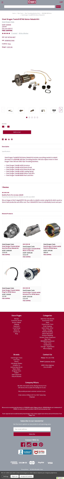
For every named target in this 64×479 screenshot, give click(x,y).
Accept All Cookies (26, 476)
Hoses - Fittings (47, 330)
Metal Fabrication (47, 333)
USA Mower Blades (16, 363)
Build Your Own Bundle (47, 319)
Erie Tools (17, 360)
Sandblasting (47, 345)
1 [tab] (26, 117)
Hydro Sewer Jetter (47, 328)
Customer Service (16, 320)
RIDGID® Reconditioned (47, 341)
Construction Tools (47, 324)
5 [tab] (37, 117)
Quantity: (4, 123)
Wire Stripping (47, 348)
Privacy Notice (24, 469)
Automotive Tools (47, 320)
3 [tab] (32, 117)
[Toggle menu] (2, 2)
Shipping (16, 324)
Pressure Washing (47, 335)
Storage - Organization (47, 346)
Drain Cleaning (47, 326)
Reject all (14, 476)
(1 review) (14, 33)
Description (5, 146)
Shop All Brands (16, 376)
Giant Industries (16, 374)
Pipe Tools (47, 339)
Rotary (16, 361)
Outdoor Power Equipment (48, 337)
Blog (16, 333)
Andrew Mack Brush (16, 367)
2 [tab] (29, 117)
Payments (17, 326)
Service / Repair (16, 322)
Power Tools (47, 343)
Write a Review (23, 33)
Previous (3, 109)
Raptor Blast (16, 369)
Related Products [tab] (7, 213)
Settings (5, 476)
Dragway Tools (16, 371)
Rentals (16, 319)
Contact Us (16, 332)
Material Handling (47, 332)
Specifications (6, 151)
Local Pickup (16, 328)
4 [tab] (34, 117)
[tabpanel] (10, 111)
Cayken (16, 373)
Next (60, 109)
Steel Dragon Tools (16, 358)
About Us (16, 330)
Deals (47, 322)
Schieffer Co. (16, 365)
